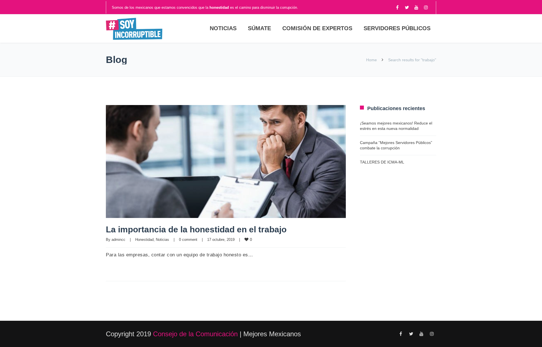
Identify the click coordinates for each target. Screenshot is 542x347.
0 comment (188, 239)
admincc (118, 239)
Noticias (223, 28)
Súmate (259, 28)
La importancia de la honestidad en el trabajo (196, 229)
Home (371, 60)
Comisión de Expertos (317, 28)
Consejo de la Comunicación (195, 334)
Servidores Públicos (397, 28)
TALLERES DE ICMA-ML (382, 162)
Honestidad (144, 239)
